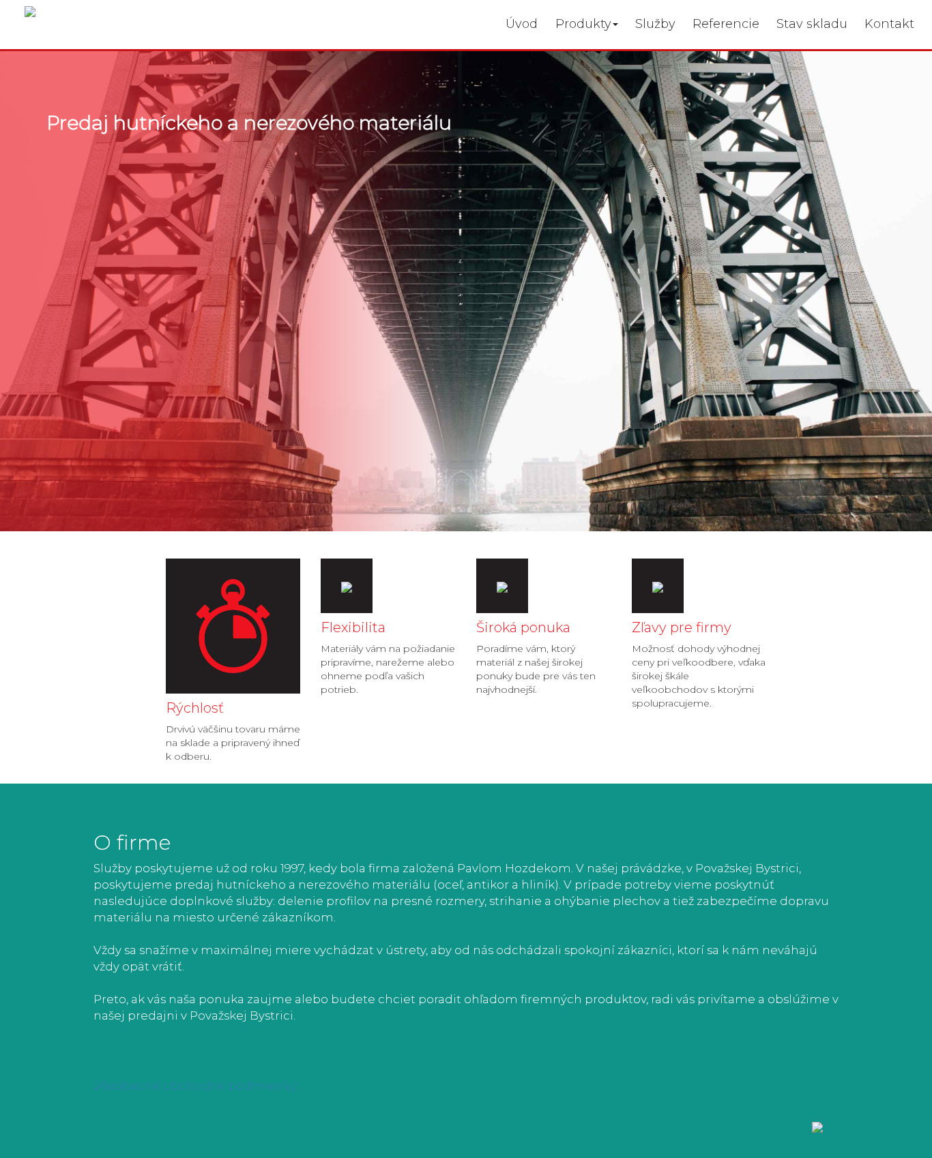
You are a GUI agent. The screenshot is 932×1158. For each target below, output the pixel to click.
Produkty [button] (583, 23)
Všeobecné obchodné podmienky (195, 1086)
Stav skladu (811, 23)
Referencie (726, 23)
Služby (655, 23)
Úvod (522, 23)
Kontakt (889, 23)
